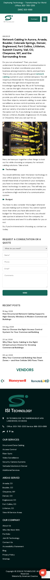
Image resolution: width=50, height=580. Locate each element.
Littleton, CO (8, 508)
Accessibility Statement (13, 546)
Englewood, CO (9, 500)
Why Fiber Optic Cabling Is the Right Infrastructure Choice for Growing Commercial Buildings (20, 345)
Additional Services (11, 470)
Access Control (9, 449)
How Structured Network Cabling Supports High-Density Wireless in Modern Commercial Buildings (25, 317)
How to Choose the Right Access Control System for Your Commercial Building (22, 330)
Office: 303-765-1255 (25, 5)
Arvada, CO (8, 483)
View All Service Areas (12, 512)
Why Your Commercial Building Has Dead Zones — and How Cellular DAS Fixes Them (23, 359)
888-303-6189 (40, 426)
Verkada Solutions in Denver (15, 466)
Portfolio (6, 534)
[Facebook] (7, 431)
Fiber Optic (7, 453)
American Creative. (30, 576)
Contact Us (8, 542)
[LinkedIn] (12, 431)
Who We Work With (11, 530)
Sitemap (6, 559)
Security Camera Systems (14, 462)
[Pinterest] (9, 431)
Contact (34, 19)
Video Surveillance (11, 457)
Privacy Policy (9, 554)
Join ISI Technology (11, 538)
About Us (7, 525)
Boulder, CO (8, 487)
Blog (4, 550)
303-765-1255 (19, 426)
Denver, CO (7, 496)
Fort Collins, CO (9, 504)
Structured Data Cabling (13, 445)
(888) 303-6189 (25, 9)
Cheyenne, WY (9, 491)
